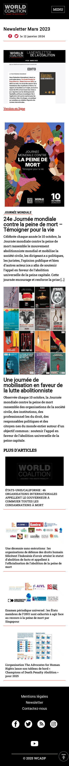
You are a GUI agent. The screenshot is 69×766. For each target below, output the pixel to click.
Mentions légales (34, 696)
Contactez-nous (34, 708)
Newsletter (34, 702)
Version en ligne (14, 108)
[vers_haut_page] (63, 756)
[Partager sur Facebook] (10, 36)
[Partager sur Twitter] (16, 36)
